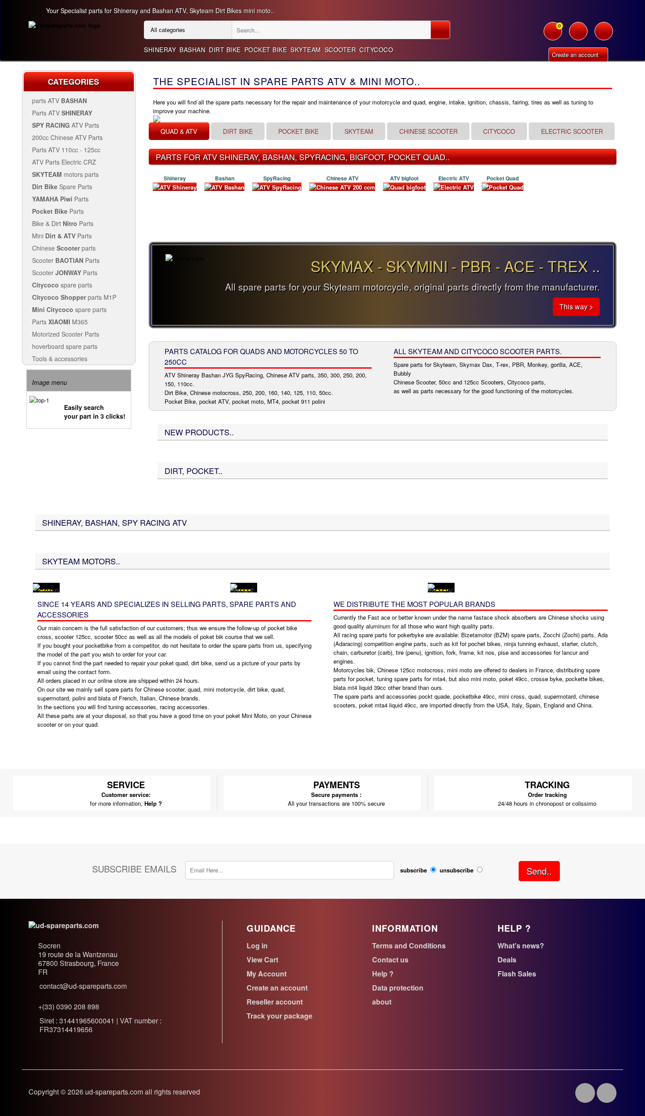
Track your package (279, 1016)
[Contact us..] (604, 35)
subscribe (413, 870)
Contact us (390, 960)
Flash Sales (517, 974)
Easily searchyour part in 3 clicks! (94, 411)
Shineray (160, 49)
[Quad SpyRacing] (276, 187)
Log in (257, 945)
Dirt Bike (225, 49)
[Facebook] (585, 1093)
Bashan (192, 49)
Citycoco (376, 49)
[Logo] (64, 25)
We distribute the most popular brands (414, 604)
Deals (507, 960)
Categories (73, 81)
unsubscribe (456, 870)
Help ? (153, 803)
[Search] (440, 30)
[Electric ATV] (454, 187)
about (381, 1002)
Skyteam (305, 49)
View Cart (262, 960)
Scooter (340, 49)
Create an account (576, 54)
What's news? (521, 945)
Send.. (539, 871)
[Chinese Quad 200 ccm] (342, 187)
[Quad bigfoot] (404, 187)
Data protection (397, 988)
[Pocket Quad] (502, 187)
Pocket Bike (265, 49)
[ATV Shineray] (175, 187)
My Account (267, 974)
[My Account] (578, 35)
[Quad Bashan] (224, 187)
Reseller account (275, 1002)
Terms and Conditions (409, 945)
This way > (576, 306)
